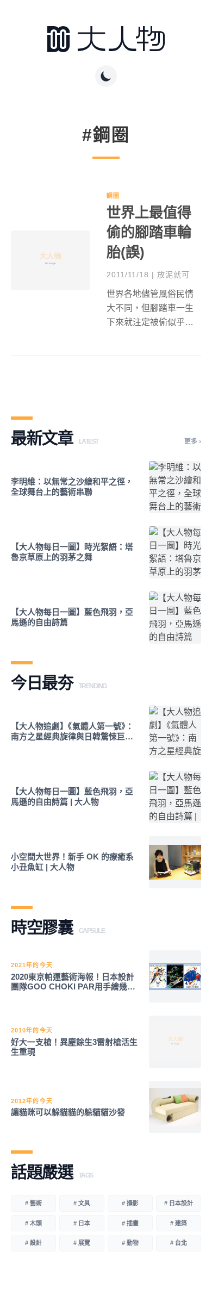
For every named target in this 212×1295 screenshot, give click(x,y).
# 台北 (178, 1243)
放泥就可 (173, 274)
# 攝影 (130, 1203)
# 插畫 (130, 1223)
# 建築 (178, 1223)
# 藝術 (33, 1203)
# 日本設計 (178, 1203)
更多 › (192, 441)
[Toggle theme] (106, 76)
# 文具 (81, 1203)
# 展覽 (81, 1243)
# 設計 (33, 1243)
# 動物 (130, 1243)
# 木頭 (33, 1223)
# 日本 (81, 1223)
